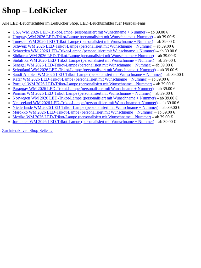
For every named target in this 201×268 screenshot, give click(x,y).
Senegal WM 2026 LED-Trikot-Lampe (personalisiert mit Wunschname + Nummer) (82, 65)
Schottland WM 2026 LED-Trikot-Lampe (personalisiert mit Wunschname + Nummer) (84, 70)
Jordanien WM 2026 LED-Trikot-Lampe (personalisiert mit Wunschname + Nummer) (83, 121)
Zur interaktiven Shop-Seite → (27, 130)
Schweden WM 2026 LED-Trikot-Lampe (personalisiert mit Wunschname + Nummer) (84, 51)
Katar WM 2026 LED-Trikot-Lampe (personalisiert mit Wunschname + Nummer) (80, 79)
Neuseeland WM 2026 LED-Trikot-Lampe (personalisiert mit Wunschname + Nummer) (85, 102)
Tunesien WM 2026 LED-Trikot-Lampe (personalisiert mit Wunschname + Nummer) (83, 41)
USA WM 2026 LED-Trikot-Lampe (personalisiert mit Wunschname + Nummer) (80, 32)
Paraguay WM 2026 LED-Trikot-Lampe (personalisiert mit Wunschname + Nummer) (83, 88)
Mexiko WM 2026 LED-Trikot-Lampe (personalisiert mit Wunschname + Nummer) (82, 117)
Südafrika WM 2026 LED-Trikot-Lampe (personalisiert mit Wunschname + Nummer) (83, 60)
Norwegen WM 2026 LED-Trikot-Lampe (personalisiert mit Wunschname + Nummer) (84, 98)
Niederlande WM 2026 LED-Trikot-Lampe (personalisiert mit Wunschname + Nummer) (85, 107)
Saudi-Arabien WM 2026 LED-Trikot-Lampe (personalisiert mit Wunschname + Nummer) (87, 74)
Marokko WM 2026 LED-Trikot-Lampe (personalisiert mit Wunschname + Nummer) (83, 112)
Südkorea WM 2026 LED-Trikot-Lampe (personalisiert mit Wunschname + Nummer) (83, 55)
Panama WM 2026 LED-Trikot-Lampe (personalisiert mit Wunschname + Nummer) (82, 93)
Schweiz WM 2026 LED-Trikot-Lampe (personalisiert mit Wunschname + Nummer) (82, 46)
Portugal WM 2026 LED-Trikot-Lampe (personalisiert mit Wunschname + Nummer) (82, 84)
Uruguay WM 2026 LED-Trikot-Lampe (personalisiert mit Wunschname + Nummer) (83, 37)
